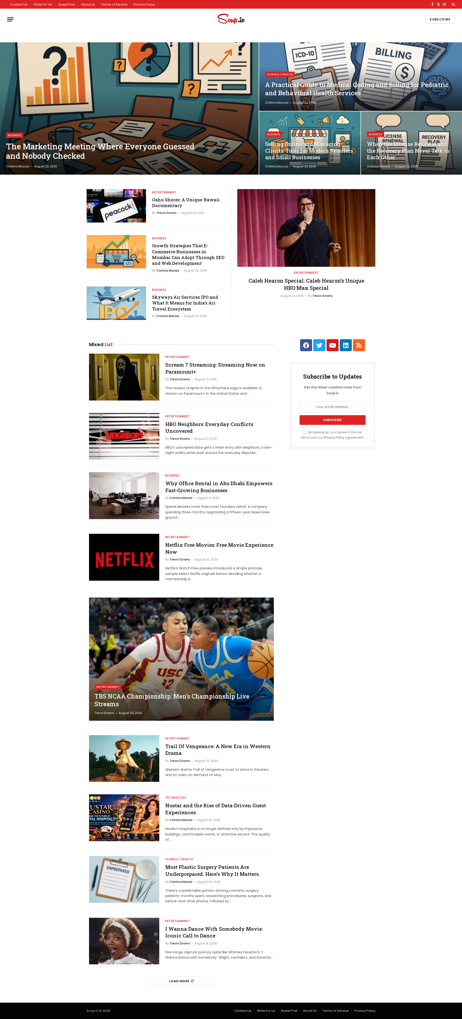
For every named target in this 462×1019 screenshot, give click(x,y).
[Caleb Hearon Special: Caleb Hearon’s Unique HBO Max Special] (306, 228)
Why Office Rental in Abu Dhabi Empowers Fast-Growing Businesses (218, 487)
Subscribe (440, 19)
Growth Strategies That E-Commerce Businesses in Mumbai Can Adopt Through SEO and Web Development (188, 254)
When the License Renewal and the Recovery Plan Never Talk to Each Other (408, 151)
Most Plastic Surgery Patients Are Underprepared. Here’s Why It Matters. (212, 870)
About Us (88, 4)
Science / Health (280, 74)
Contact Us (18, 4)
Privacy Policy (144, 4)
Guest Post (66, 4)
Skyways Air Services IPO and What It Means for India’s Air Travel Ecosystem (185, 303)
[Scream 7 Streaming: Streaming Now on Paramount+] (124, 377)
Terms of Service (114, 4)
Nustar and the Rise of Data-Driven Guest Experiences (215, 809)
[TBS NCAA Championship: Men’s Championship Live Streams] (181, 659)
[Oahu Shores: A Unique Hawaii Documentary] (116, 206)
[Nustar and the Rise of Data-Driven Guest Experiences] (124, 817)
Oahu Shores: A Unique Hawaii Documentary (186, 202)
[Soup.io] (231, 19)
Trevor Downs (166, 213)
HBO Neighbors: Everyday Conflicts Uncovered (209, 427)
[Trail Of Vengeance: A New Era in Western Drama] (124, 758)
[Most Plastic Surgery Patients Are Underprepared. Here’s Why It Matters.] (124, 879)
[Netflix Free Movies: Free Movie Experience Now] (124, 557)
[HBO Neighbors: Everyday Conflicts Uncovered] (124, 436)
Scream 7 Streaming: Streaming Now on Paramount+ (215, 368)
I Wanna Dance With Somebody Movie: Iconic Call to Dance (214, 932)
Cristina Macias (17, 166)
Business (14, 135)
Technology (175, 798)
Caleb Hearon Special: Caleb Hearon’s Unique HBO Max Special (306, 284)
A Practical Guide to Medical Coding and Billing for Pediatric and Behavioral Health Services (357, 89)
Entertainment (164, 192)
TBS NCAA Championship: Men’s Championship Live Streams (172, 700)
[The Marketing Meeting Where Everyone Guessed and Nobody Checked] (129, 108)
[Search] (453, 4)
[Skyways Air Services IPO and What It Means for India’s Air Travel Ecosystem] (116, 303)
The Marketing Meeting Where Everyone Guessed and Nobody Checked (100, 151)
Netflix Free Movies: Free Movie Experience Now (219, 548)
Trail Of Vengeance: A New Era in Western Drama (218, 750)
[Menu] (10, 19)
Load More (179, 981)
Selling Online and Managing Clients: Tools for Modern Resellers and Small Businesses (309, 151)
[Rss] (359, 345)
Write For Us (43, 4)
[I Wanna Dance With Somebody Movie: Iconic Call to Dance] (124, 941)
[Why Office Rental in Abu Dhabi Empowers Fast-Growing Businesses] (124, 495)
